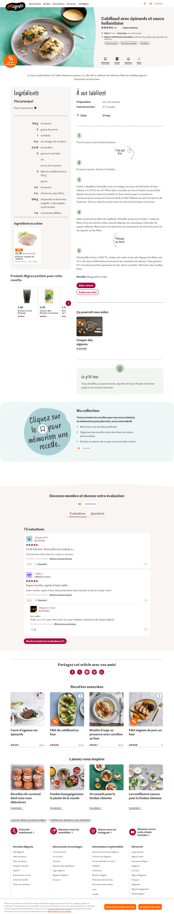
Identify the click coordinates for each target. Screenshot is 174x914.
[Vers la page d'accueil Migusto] (16, 4)
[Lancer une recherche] (145, 3)
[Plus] (146, 564)
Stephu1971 (41, 537)
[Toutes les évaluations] (107, 27)
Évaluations (77, 513)
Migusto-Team (47, 607)
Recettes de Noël (128, 43)
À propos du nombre (35, 108)
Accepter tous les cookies (150, 907)
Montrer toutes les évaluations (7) (45, 641)
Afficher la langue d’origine (60, 558)
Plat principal (111, 43)
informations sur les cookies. (60, 911)
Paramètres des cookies (102, 884)
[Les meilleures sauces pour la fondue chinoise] (146, 786)
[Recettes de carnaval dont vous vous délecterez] (28, 786)
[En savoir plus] (90, 344)
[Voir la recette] (28, 719)
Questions (97, 513)
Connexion (158, 4)
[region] (87, 906)
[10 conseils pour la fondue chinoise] (106, 786)
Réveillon (145, 43)
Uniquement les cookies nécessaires (120, 907)
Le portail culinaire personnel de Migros (28, 820)
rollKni (38, 573)
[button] (29, 539)
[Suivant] (68, 303)
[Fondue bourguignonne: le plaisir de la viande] (67, 786)
